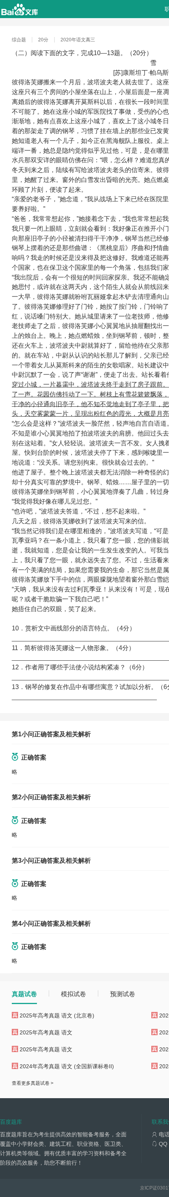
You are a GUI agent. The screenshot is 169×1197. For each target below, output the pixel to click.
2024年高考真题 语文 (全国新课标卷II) (67, 1066)
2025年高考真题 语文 (46, 1032)
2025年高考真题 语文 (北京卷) (57, 1015)
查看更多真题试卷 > (32, 1083)
